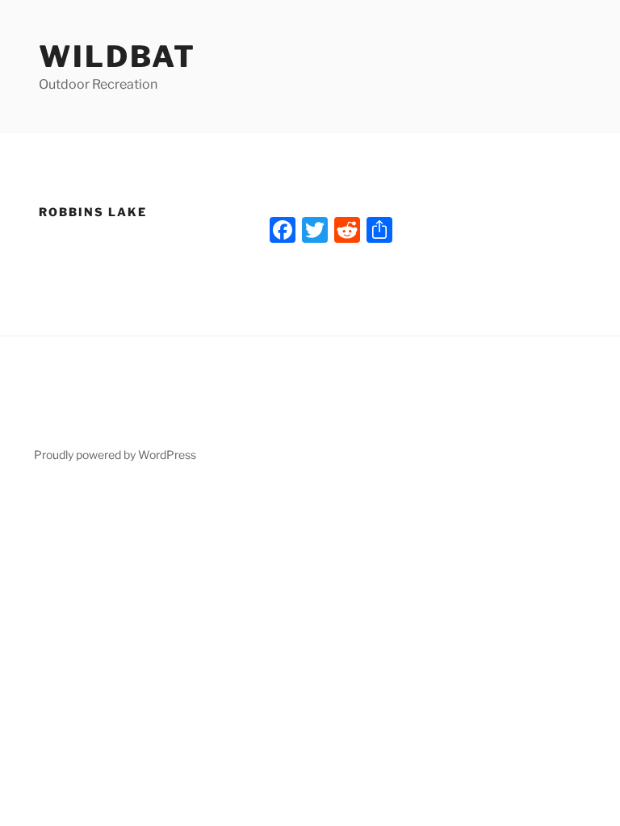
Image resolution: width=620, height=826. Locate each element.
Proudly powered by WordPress (115, 454)
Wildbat (117, 56)
